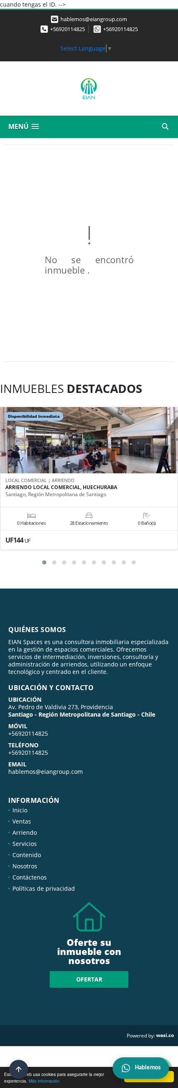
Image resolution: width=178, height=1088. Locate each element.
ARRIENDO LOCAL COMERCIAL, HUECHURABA (61, 487)
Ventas (21, 821)
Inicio (19, 810)
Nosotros (24, 866)
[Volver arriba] (18, 1069)
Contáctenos (29, 877)
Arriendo (24, 832)
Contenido (26, 855)
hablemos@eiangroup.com (45, 771)
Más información (44, 1081)
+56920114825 (67, 29)
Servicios (24, 844)
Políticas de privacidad (43, 888)
